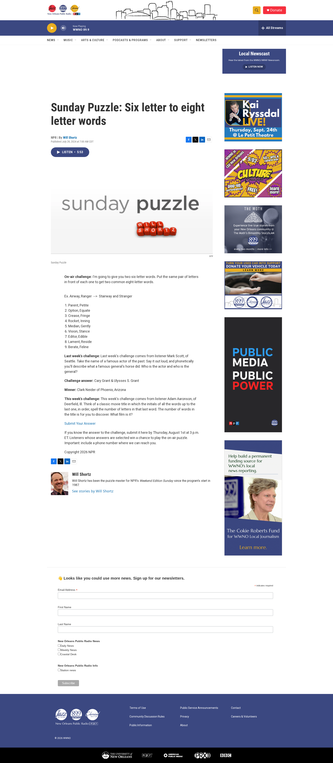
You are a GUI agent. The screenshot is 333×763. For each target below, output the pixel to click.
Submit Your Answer (80, 423)
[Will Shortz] (59, 483)
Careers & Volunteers (244, 716)
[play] (52, 28)
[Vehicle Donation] (253, 285)
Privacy (184, 716)
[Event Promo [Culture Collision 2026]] (253, 173)
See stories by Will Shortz (92, 491)
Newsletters (206, 40)
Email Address (67, 590)
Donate (276, 10)
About (161, 40)
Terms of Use (138, 707)
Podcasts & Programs (130, 40)
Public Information (141, 725)
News (51, 40)
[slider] (69, 28)
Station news (68, 670)
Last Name (64, 624)
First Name (64, 607)
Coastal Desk (68, 654)
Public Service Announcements (199, 707)
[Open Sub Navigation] (58, 40)
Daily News (67, 645)
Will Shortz (70, 137)
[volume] (63, 28)
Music (68, 40)
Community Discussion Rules (147, 716)
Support (181, 40)
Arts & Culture (92, 40)
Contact (236, 707)
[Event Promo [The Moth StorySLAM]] (253, 229)
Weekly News (68, 650)
